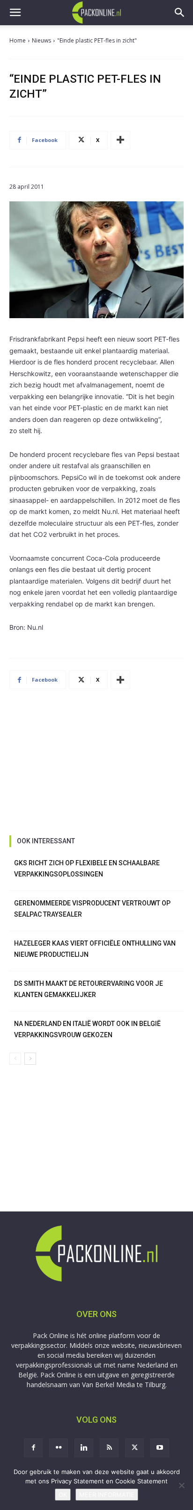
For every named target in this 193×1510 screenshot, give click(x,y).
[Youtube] (159, 1448)
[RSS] (109, 1448)
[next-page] (30, 1059)
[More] (120, 140)
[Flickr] (58, 1448)
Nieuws (41, 40)
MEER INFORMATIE (106, 1494)
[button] (15, 12)
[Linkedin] (83, 1448)
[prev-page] (15, 1059)
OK (63, 1494)
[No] (181, 1485)
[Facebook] (33, 1448)
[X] (134, 1448)
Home (17, 40)
